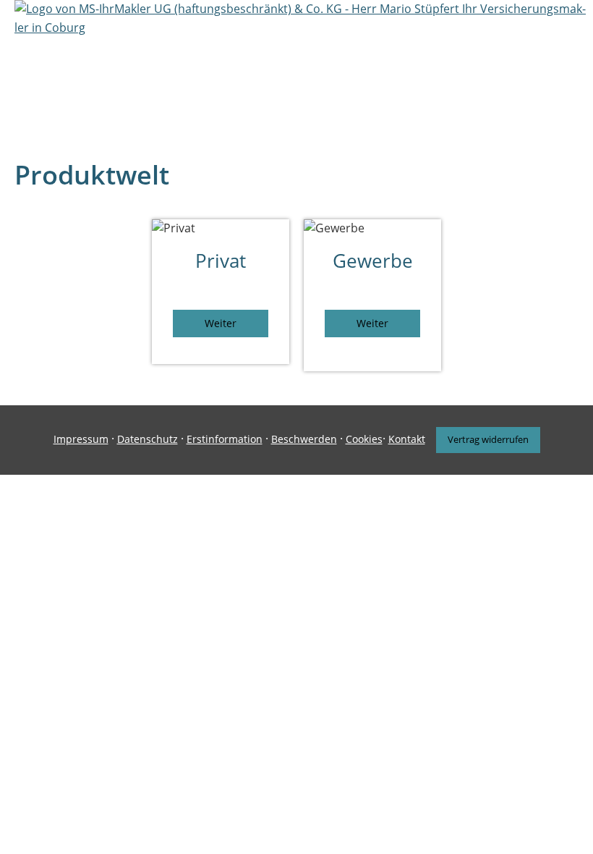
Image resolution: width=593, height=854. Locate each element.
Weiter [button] (220, 323)
